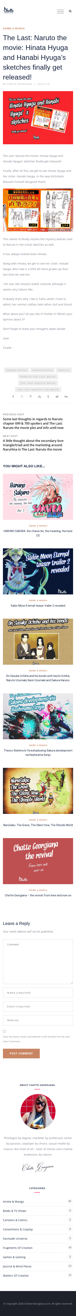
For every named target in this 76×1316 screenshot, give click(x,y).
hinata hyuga (43, 370)
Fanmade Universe (15, 1238)
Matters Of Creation (16, 1275)
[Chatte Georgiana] (8, 10)
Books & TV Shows (14, 1211)
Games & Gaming (14, 1257)
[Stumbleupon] (39, 396)
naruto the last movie (38, 377)
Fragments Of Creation (18, 1248)
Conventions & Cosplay (18, 1229)
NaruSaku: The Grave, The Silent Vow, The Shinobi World (38, 825)
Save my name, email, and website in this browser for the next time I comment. (36, 1039)
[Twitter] (22, 396)
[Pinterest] (30, 396)
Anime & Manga (14, 28)
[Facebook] (13, 396)
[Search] (70, 11)
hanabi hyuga (16, 370)
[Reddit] (57, 396)
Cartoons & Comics (15, 1220)
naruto (64, 370)
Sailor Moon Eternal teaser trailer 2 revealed (38, 605)
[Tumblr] (48, 396)
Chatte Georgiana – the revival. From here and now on (38, 895)
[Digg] (65, 396)
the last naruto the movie (38, 390)
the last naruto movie (38, 383)
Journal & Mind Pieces (17, 1266)
